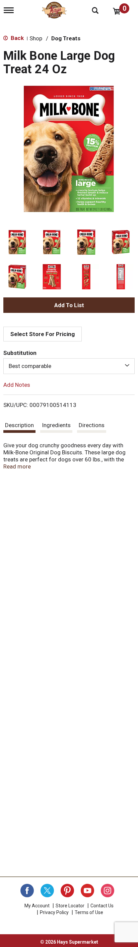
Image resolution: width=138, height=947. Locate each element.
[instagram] (107, 890)
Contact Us (102, 905)
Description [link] (19, 425)
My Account (37, 905)
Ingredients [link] (56, 425)
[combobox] (69, 366)
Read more (17, 466)
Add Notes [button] (16, 384)
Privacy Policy (54, 912)
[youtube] (87, 890)
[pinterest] (67, 890)
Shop (35, 38)
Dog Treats (65, 38)
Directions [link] (92, 425)
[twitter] (47, 890)
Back (16, 38)
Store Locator (70, 905)
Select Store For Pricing (42, 334)
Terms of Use (89, 912)
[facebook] (27, 890)
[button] (17, 242)
